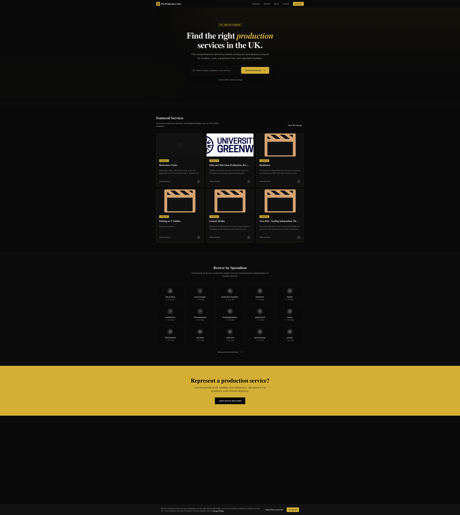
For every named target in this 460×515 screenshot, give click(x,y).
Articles (267, 4)
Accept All (293, 510)
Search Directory (253, 70)
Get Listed (298, 4)
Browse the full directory (228, 352)
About (276, 4)
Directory (256, 4)
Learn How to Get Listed (230, 401)
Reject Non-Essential (274, 510)
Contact (286, 4)
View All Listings (295, 125)
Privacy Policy (218, 511)
